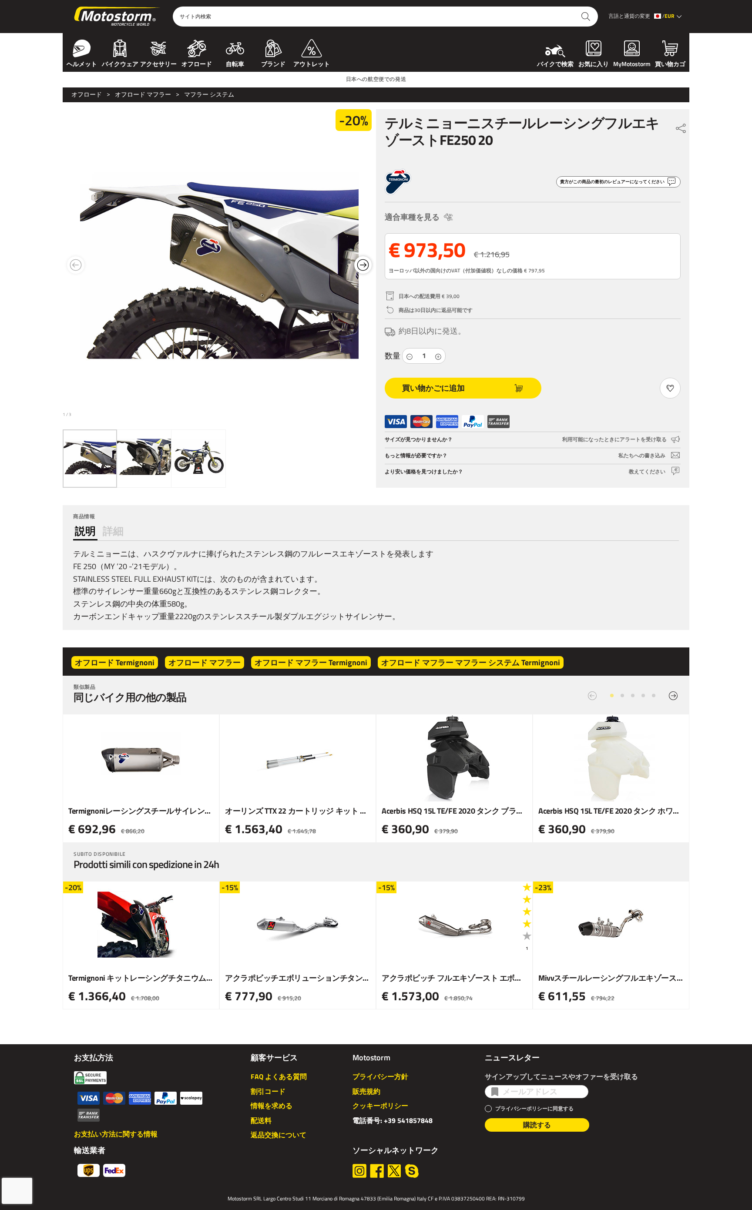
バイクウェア (120, 63)
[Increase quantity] (438, 356)
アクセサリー (158, 63)
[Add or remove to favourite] (670, 388)
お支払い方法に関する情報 (116, 1134)
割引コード (268, 1091)
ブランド (273, 63)
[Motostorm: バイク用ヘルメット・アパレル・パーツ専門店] (117, 16)
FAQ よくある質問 (279, 1076)
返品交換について (278, 1135)
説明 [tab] (85, 531)
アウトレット (311, 63)
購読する (537, 1125)
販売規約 (366, 1091)
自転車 (235, 63)
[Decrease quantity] (409, 356)
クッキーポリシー (380, 1105)
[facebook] (377, 1171)
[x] (394, 1171)
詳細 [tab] (113, 531)
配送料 (261, 1120)
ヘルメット (82, 63)
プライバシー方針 (380, 1076)
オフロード (196, 63)
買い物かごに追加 (433, 388)
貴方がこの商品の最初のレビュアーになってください (612, 181)
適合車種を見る (412, 217)
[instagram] (359, 1171)
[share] (681, 126)
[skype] (412, 1171)
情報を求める (271, 1105)
